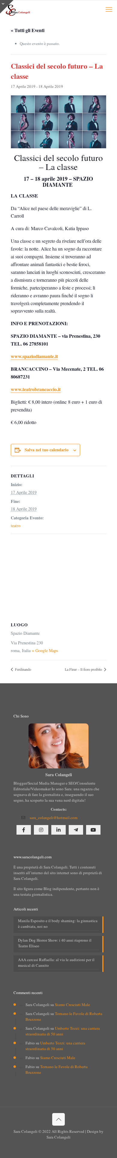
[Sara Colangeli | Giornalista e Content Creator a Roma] (17, 8)
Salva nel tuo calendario (46, 450)
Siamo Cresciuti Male (72, 1004)
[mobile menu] (109, 9)
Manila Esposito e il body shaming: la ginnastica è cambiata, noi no (58, 923)
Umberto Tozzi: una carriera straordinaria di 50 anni (63, 1031)
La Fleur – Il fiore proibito (84, 669)
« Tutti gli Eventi (27, 30)
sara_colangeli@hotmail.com (53, 817)
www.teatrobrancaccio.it (36, 389)
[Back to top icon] (58, 1119)
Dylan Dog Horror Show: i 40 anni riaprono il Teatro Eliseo (55, 943)
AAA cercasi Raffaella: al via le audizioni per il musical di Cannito (56, 962)
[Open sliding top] (7, 6)
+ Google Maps (45, 650)
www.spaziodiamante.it (34, 356)
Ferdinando (22, 669)
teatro (15, 525)
